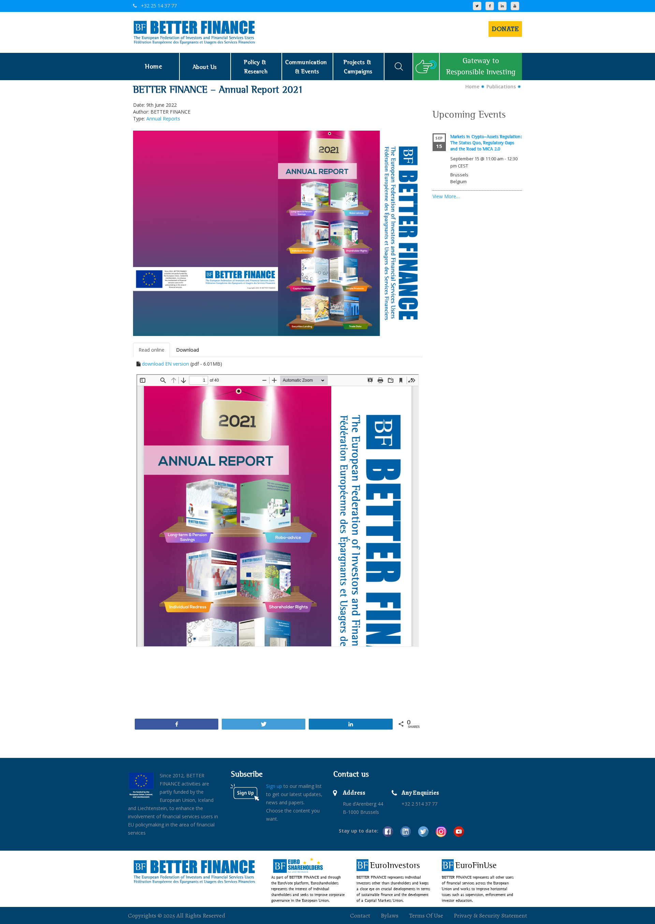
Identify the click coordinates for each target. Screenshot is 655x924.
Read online (151, 350)
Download (187, 350)
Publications (501, 86)
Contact (360, 915)
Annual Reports (163, 118)
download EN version (165, 364)
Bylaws (389, 915)
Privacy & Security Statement (490, 915)
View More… (446, 196)
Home (472, 86)
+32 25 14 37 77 (158, 5)
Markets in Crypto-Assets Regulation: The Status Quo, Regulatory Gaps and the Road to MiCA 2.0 (486, 142)
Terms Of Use (426, 915)
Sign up (274, 786)
